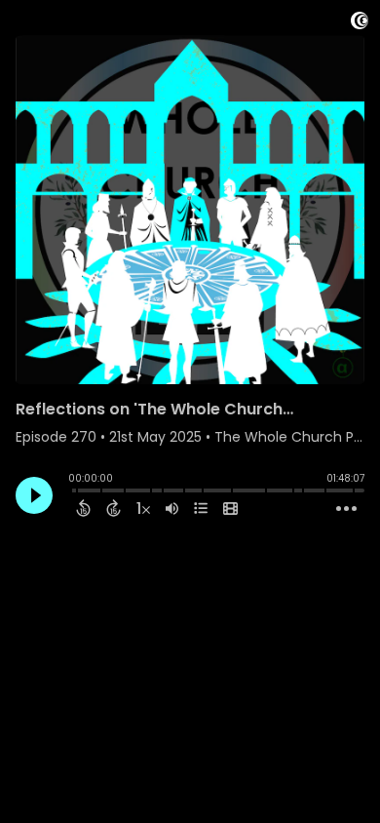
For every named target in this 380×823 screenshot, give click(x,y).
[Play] (34, 495)
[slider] (73, 492)
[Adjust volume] (172, 508)
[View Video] (230, 508)
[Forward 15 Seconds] (113, 508)
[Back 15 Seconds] (83, 508)
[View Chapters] (200, 508)
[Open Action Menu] (346, 509)
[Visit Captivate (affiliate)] (359, 24)
